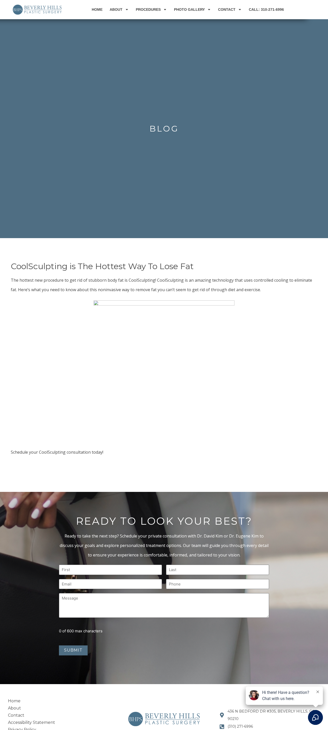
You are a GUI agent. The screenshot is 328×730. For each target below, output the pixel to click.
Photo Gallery (189, 9)
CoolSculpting (142, 280)
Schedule (19, 452)
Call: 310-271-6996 (266, 9)
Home (97, 9)
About (116, 9)
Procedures (148, 9)
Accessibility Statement (31, 722)
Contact (226, 9)
